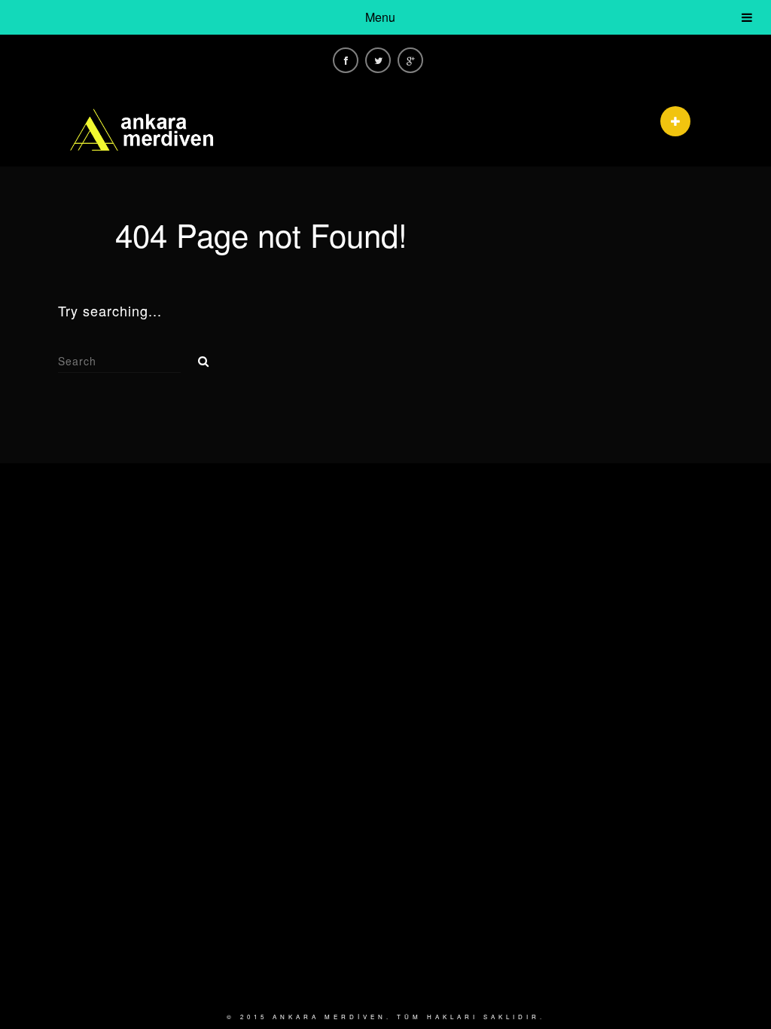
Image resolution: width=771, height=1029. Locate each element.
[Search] (198, 357)
